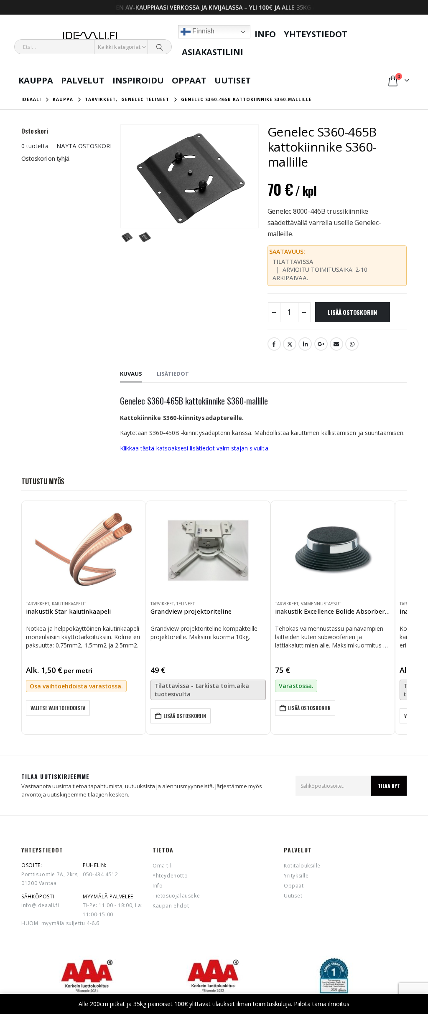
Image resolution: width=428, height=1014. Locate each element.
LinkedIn (305, 344)
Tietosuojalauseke (176, 895)
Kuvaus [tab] (131, 373)
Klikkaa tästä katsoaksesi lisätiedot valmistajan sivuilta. (195, 448)
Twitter (289, 344)
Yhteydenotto (170, 875)
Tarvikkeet (37, 604)
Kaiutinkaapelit (69, 604)
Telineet (185, 604)
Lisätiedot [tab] (173, 373)
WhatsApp (352, 344)
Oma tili (163, 865)
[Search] (159, 47)
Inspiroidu (138, 80)
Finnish (202, 31)
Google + (321, 344)
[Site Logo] (90, 35)
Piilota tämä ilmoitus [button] (321, 1004)
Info (265, 34)
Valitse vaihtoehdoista (58, 707)
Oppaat (189, 80)
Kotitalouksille (302, 865)
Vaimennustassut (321, 604)
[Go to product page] (83, 549)
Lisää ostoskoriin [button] (184, 715)
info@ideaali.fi (40, 905)
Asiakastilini (212, 52)
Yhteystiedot (315, 34)
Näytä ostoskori (84, 146)
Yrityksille (296, 875)
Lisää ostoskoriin (352, 312)
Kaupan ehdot (171, 905)
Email (336, 344)
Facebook (274, 344)
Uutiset (232, 80)
